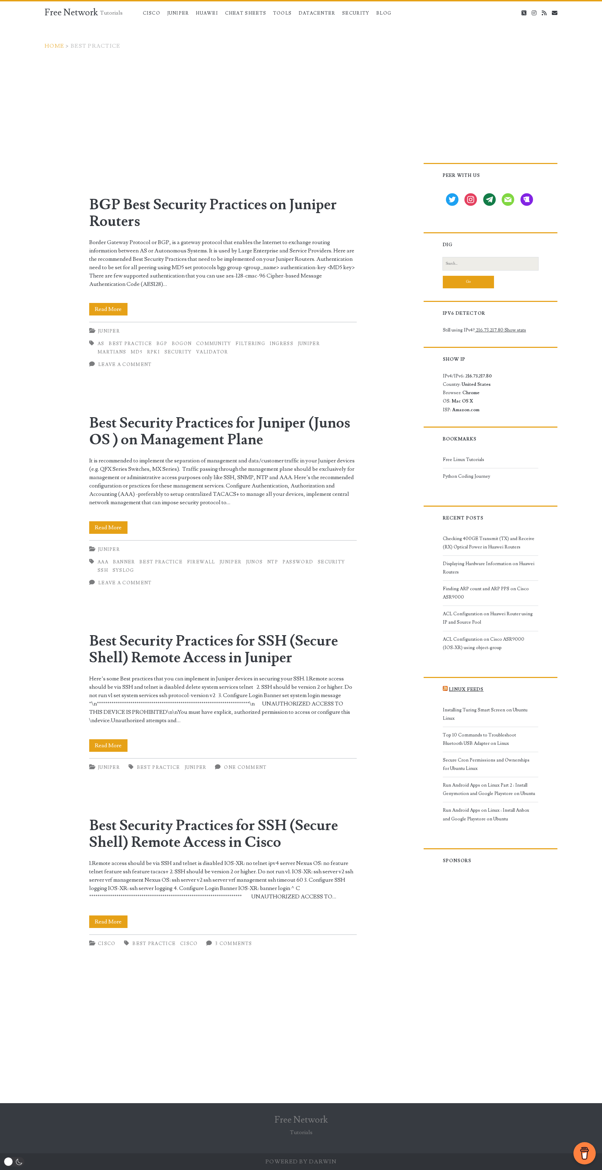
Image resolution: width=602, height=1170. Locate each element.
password (298, 562)
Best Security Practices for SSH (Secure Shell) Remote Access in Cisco (213, 834)
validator (212, 352)
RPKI (153, 352)
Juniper (178, 13)
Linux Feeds (466, 689)
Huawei (207, 13)
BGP (161, 343)
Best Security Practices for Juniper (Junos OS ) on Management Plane (219, 431)
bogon (182, 343)
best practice (130, 343)
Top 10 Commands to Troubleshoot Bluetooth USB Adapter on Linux (479, 739)
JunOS (254, 562)
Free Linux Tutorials (463, 459)
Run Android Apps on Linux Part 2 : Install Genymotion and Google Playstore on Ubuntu (489, 789)
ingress (281, 343)
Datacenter (317, 13)
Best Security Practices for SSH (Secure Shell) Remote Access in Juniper (213, 649)
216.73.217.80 (489, 330)
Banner (124, 562)
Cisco (152, 13)
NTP (272, 562)
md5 (136, 352)
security (178, 352)
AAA (103, 562)
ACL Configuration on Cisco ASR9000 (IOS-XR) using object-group (483, 643)
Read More (111, 310)
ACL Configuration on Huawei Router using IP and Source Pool (488, 618)
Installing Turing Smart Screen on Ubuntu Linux (485, 714)
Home (54, 45)
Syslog (123, 570)
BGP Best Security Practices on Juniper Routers (213, 213)
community (213, 343)
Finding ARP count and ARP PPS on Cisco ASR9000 (486, 593)
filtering (250, 343)
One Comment (245, 767)
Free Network (71, 12)
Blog (383, 13)
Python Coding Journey (466, 476)
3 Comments (233, 943)
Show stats (515, 330)
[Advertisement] (301, 102)
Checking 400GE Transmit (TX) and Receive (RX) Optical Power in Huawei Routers (488, 543)
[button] (13, 1162)
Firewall (201, 562)
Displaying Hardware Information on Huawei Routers (488, 568)
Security (355, 13)
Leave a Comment (125, 364)
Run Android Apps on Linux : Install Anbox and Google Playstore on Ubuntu (486, 814)
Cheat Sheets (246, 13)
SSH (103, 570)
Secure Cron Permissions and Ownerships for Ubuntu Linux (486, 764)
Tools (282, 13)
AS (101, 343)
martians (112, 352)
